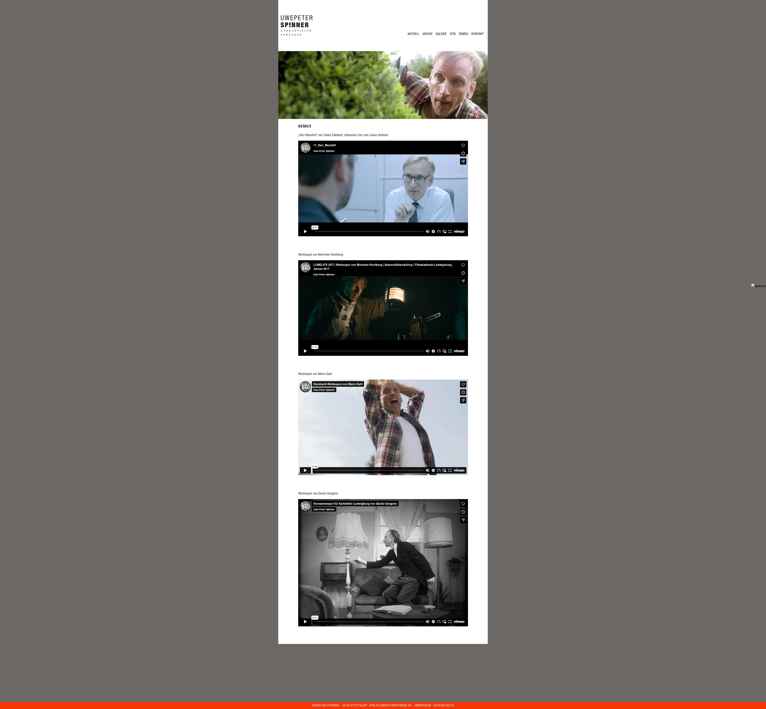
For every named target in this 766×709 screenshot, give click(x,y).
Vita (453, 34)
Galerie (441, 34)
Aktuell (413, 34)
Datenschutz (444, 705)
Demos (463, 34)
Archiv (427, 34)
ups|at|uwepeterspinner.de (390, 705)
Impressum (423, 705)
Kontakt (477, 34)
